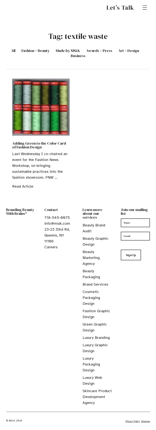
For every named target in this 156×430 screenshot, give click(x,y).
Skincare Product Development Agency (97, 397)
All (13, 50)
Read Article (22, 186)
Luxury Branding (96, 337)
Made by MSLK (68, 50)
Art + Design (128, 50)
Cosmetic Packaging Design (91, 297)
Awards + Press (99, 50)
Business (78, 55)
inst (63, 255)
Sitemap (145, 421)
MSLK (19, 7)
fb (46, 255)
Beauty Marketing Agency (91, 257)
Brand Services (95, 284)
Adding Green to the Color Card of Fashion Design (39, 145)
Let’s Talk (120, 8)
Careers (51, 247)
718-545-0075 (57, 217)
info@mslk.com (57, 223)
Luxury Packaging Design (91, 364)
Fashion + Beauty (35, 50)
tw (52, 255)
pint (58, 255)
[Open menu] (144, 7)
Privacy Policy (133, 421)
